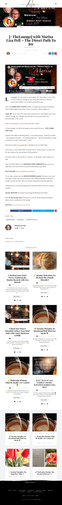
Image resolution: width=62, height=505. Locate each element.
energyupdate (11, 219)
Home (9, 490)
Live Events (31, 490)
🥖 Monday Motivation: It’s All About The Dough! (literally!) (44, 277)
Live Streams (33, 32)
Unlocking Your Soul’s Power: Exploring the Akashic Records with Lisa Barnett (17, 278)
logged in (13, 241)
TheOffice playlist (32, 219)
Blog (27, 32)
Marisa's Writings (43, 272)
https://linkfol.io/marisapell (25, 171)
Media (44, 490)
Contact (22, 491)
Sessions (38, 490)
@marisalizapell (30, 482)
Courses (29, 491)
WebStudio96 (37, 499)
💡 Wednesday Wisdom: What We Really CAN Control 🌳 (17, 382)
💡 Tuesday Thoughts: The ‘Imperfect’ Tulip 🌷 (17, 473)
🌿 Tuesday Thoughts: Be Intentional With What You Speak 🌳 (45, 330)
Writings (51, 272)
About (15, 490)
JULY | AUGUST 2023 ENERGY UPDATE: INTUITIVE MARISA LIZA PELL (44, 383)
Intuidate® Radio (38, 491)
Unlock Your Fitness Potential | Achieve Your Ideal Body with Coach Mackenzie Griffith (17, 332)
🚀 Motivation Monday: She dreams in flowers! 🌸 (44, 473)
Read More (17, 296)
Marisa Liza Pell (14, 53)
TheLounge (21, 219)
